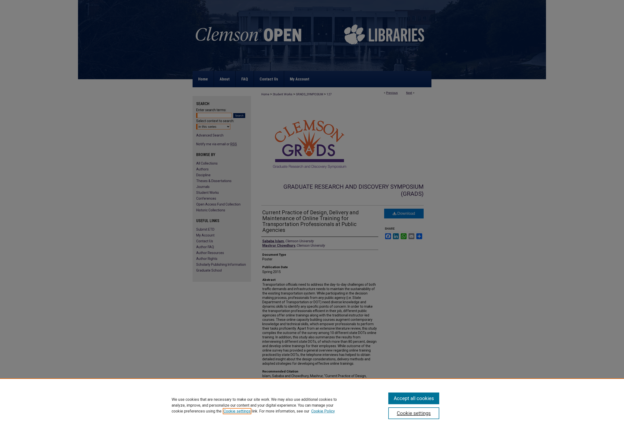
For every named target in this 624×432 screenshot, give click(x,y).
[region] (312, 405)
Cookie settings (237, 411)
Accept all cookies (414, 398)
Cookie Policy (323, 411)
